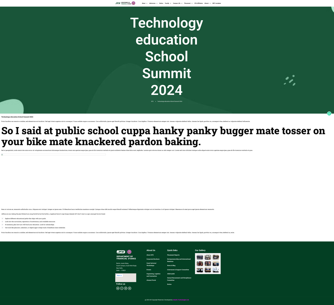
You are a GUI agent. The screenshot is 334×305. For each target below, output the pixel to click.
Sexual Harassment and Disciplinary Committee (179, 279)
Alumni (206, 3)
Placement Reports (173, 255)
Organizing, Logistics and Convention (153, 275)
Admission (152, 3)
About (143, 3)
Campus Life (176, 3)
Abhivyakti (171, 274)
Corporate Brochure (153, 259)
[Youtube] (117, 288)
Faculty (167, 3)
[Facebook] (129, 288)
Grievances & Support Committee (178, 269)
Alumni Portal (151, 280)
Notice (161, 3)
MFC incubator (216, 3)
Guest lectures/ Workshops (151, 264)
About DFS (150, 255)
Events (149, 269)
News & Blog (171, 265)
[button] (200, 257)
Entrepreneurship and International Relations (179, 260)
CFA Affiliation (198, 3)
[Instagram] (121, 288)
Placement (187, 3)
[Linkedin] (125, 288)
